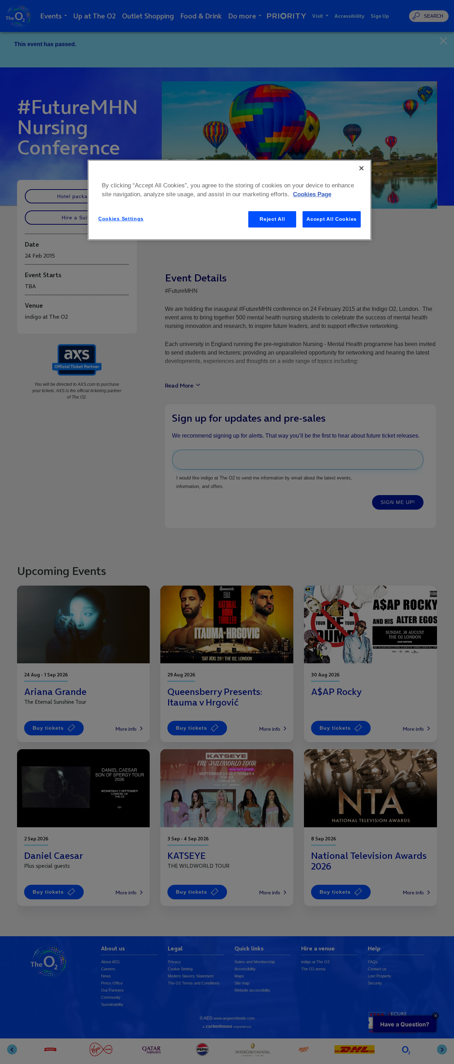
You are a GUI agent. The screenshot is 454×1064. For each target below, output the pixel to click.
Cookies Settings (121, 218)
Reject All (272, 219)
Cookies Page (312, 194)
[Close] (361, 168)
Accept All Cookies (331, 219)
